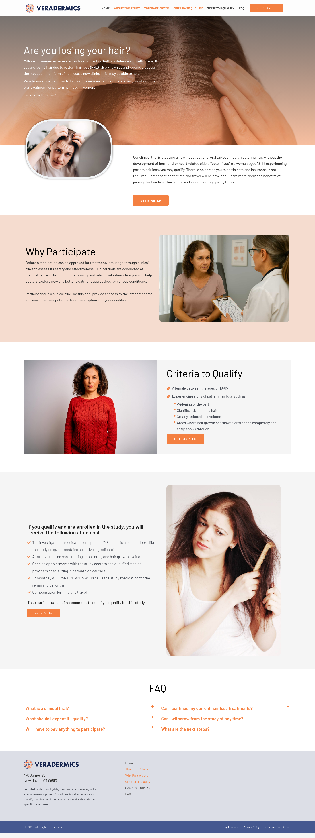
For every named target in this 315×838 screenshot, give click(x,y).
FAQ (241, 8)
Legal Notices (230, 827)
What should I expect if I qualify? (57, 718)
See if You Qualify (220, 8)
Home (106, 8)
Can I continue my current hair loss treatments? (207, 708)
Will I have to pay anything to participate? (65, 729)
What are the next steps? (185, 729)
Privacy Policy (251, 827)
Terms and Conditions (276, 827)
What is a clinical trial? (47, 708)
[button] (90, 708)
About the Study (127, 8)
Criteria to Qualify (188, 8)
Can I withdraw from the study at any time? (202, 718)
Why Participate (156, 8)
